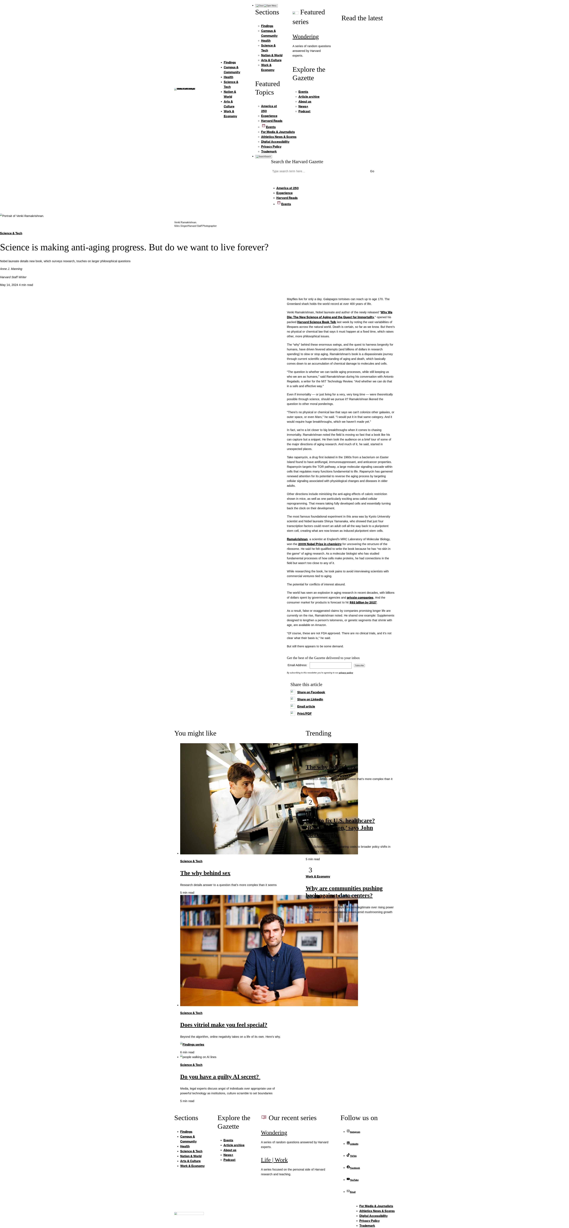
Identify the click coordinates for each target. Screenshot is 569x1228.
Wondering (306, 36)
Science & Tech (11, 233)
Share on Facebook (311, 692)
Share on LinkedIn (310, 699)
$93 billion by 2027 (363, 602)
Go (372, 171)
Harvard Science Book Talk (316, 322)
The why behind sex (205, 873)
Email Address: (297, 665)
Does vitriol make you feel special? (223, 1024)
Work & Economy (318, 876)
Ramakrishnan (297, 539)
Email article (306, 706)
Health (310, 808)
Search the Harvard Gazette (297, 161)
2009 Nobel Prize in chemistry (320, 544)
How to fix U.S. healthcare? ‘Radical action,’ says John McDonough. (340, 827)
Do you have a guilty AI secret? (220, 1076)
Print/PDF (304, 713)
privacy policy (346, 673)
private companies (360, 597)
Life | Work (274, 1160)
